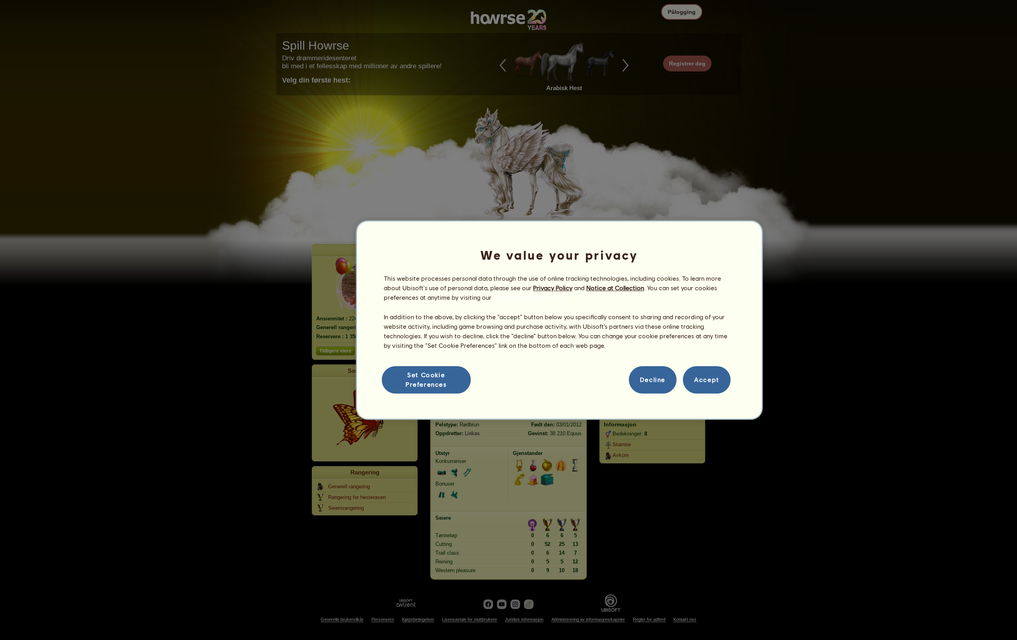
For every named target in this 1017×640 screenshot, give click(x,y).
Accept (706, 380)
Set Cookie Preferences (426, 379)
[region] (559, 320)
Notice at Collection (615, 287)
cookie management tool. (529, 297)
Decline (652, 380)
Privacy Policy (552, 287)
